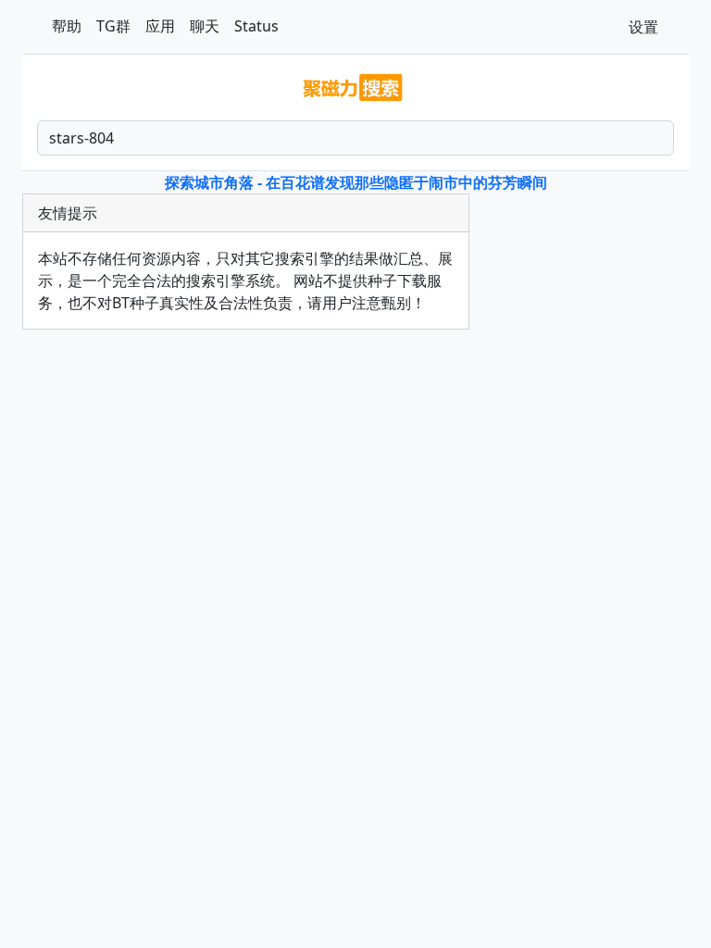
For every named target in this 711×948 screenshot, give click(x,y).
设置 (643, 27)
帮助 (66, 26)
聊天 (204, 26)
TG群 (113, 26)
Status (256, 26)
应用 (160, 26)
